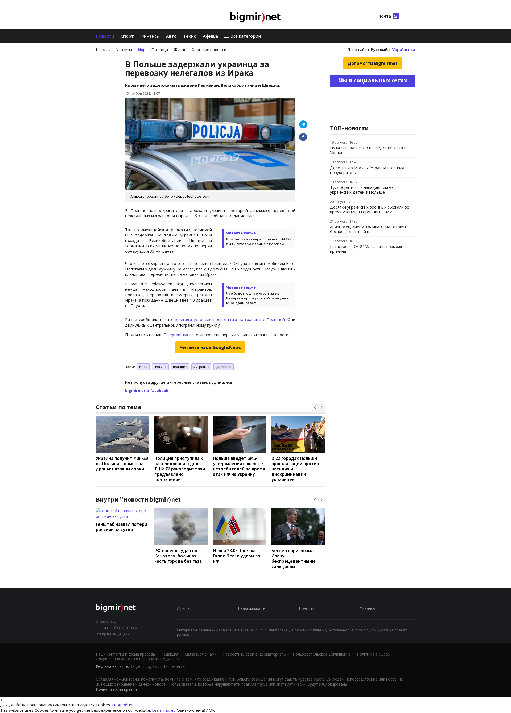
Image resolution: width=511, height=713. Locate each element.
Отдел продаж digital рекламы (158, 666)
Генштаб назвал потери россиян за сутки (121, 526)
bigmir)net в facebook (146, 390)
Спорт (127, 36)
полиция (180, 366)
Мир (142, 49)
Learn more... (164, 710)
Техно (189, 36)
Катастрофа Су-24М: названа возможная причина (369, 249)
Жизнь (180, 49)
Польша (160, 366)
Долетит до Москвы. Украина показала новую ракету (367, 170)
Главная (103, 49)
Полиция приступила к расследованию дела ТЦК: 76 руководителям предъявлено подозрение (179, 468)
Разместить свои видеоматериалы (254, 654)
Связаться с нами (201, 654)
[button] (315, 407)
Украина (124, 49)
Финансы (150, 36)
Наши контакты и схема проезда (125, 654)
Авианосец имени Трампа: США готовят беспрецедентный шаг (368, 229)
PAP (250, 215)
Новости (105, 36)
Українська (403, 49)
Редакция (169, 654)
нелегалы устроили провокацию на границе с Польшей (229, 319)
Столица (159, 49)
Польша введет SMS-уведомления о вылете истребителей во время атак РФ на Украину (239, 466)
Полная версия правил (116, 689)
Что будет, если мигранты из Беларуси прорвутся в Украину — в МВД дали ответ (257, 298)
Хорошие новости (209, 49)
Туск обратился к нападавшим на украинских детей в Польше (361, 190)
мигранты (201, 366)
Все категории (245, 36)
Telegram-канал (179, 334)
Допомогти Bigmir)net (373, 63)
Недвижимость (251, 608)
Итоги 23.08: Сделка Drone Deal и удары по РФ (236, 555)
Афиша (210, 36)
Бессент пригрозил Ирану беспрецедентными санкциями (293, 558)
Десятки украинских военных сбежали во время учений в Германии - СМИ (369, 209)
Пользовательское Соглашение (322, 654)
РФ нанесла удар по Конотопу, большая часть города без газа (178, 555)
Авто (171, 36)
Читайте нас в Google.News (210, 347)
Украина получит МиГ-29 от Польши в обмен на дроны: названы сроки (122, 463)
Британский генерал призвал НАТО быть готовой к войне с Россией (258, 241)
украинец (224, 366)
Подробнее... (124, 704)
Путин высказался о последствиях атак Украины (367, 150)
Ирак (143, 366)
